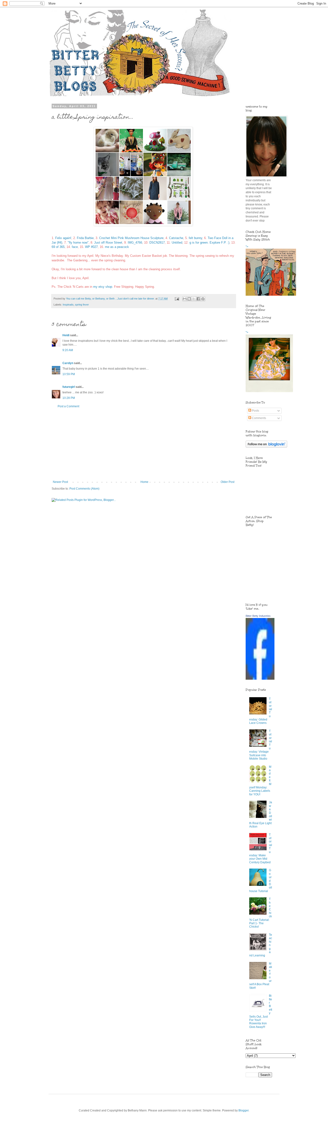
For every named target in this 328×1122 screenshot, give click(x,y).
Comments (258, 418)
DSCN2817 (157, 242)
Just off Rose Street (108, 242)
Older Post (227, 482)
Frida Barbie (85, 238)
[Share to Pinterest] (202, 298)
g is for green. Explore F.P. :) (209, 242)
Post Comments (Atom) (84, 488)
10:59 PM (68, 374)
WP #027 (91, 247)
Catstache (176, 238)
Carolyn (67, 363)
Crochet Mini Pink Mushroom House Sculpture (131, 238)
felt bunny (195, 238)
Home (144, 482)
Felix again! (63, 238)
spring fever (82, 304)
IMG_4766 (135, 242)
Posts (255, 410)
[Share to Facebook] (198, 298)
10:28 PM (68, 398)
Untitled (177, 242)
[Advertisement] (144, 444)
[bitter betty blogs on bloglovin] (266, 446)
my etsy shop (102, 286)
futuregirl (68, 387)
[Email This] (184, 298)
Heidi (65, 335)
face (75, 247)
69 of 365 (58, 247)
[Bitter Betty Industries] (260, 678)
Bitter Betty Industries (258, 615)
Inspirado (68, 304)
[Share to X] (193, 298)
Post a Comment (68, 406)
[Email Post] (177, 298)
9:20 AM (67, 350)
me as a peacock (117, 247)
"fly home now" (78, 242)
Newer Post (60, 482)
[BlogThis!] (189, 298)
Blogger (243, 1110)
